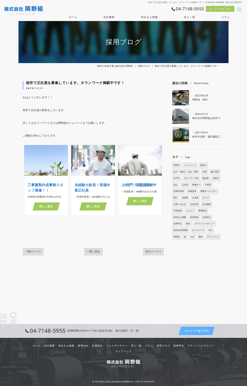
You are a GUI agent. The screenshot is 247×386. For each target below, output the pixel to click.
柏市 (188, 223)
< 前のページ (33, 251)
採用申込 (178, 223)
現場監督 (192, 191)
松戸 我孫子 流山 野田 (186, 172)
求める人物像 (180, 217)
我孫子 (216, 178)
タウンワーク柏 (191, 178)
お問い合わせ (180, 204)
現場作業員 (179, 191)
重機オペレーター (208, 191)
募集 (201, 237)
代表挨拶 (178, 210)
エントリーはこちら (220, 8)
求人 (211, 230)
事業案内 (202, 210)
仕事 (204, 172)
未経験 (185, 198)
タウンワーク (213, 237)
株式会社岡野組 (181, 230)
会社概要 (206, 204)
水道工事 (194, 204)
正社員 (185, 185)
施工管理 (215, 172)
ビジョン (190, 210)
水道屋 (195, 198)
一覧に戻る (93, 251)
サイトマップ (123, 351)
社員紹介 (207, 217)
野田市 (177, 165)
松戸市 (177, 178)
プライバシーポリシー (204, 223)
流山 (176, 185)
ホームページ (198, 230)
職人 (176, 198)
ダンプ (206, 198)
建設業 (205, 178)
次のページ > (153, 251)
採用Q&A (194, 217)
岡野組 (177, 237)
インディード (190, 165)
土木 (192, 237)
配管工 (203, 165)
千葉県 (208, 185)
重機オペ (196, 185)
